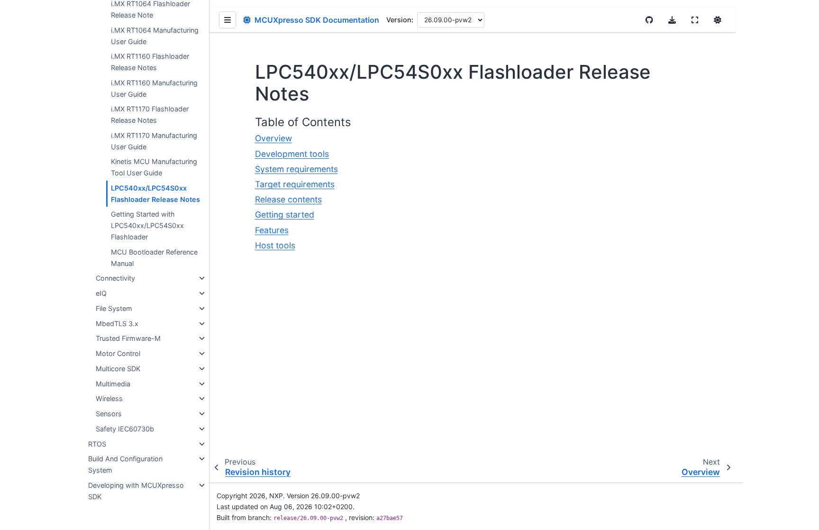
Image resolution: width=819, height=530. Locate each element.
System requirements (296, 169)
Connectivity (115, 278)
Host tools (275, 245)
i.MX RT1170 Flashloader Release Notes (150, 114)
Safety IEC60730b (125, 429)
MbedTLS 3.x (117, 324)
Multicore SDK (118, 369)
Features (272, 230)
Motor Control (118, 353)
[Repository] (649, 19)
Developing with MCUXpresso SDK (136, 491)
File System (114, 308)
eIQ (101, 293)
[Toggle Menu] (227, 19)
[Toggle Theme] (717, 19)
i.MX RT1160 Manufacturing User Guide (154, 88)
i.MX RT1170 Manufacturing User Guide (154, 141)
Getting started (284, 214)
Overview (273, 138)
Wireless (109, 398)
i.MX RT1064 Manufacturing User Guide (155, 36)
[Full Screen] (694, 19)
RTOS (97, 444)
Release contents (288, 199)
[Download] (672, 19)
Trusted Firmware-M (128, 338)
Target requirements (295, 184)
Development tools (292, 154)
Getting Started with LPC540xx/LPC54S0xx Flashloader (147, 225)
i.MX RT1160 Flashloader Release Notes (150, 62)
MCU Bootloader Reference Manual (154, 257)
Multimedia (113, 384)
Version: (399, 20)
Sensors (109, 414)
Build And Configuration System (125, 464)
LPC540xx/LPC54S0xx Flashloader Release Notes (155, 193)
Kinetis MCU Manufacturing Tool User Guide (154, 167)
